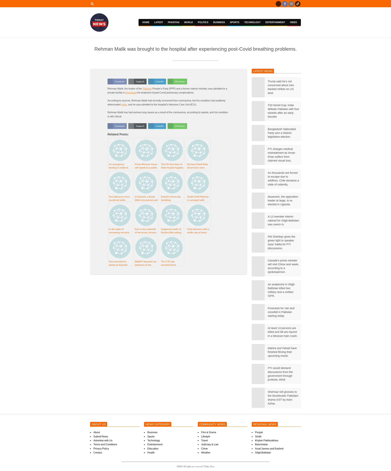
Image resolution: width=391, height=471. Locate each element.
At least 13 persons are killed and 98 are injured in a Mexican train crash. (283, 332)
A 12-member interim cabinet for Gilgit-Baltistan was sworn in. (283, 220)
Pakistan (147, 88)
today (124, 104)
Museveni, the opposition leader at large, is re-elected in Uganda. (283, 200)
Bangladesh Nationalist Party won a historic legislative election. (282, 133)
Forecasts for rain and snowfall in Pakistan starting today (281, 312)
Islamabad (131, 92)
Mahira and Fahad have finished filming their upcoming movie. (282, 352)
